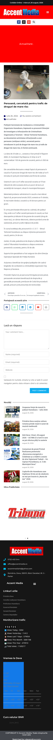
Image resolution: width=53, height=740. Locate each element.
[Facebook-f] (19, 22)
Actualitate (26, 44)
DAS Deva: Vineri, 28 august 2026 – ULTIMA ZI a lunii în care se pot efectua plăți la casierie (35, 437)
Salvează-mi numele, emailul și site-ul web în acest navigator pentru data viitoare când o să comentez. (26, 381)
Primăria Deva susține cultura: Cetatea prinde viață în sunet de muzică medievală (35, 423)
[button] (48, 12)
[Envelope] (29, 22)
